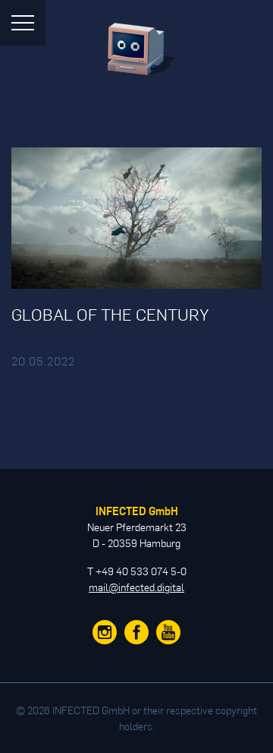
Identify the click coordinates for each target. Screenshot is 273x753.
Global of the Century (110, 313)
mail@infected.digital (136, 587)
